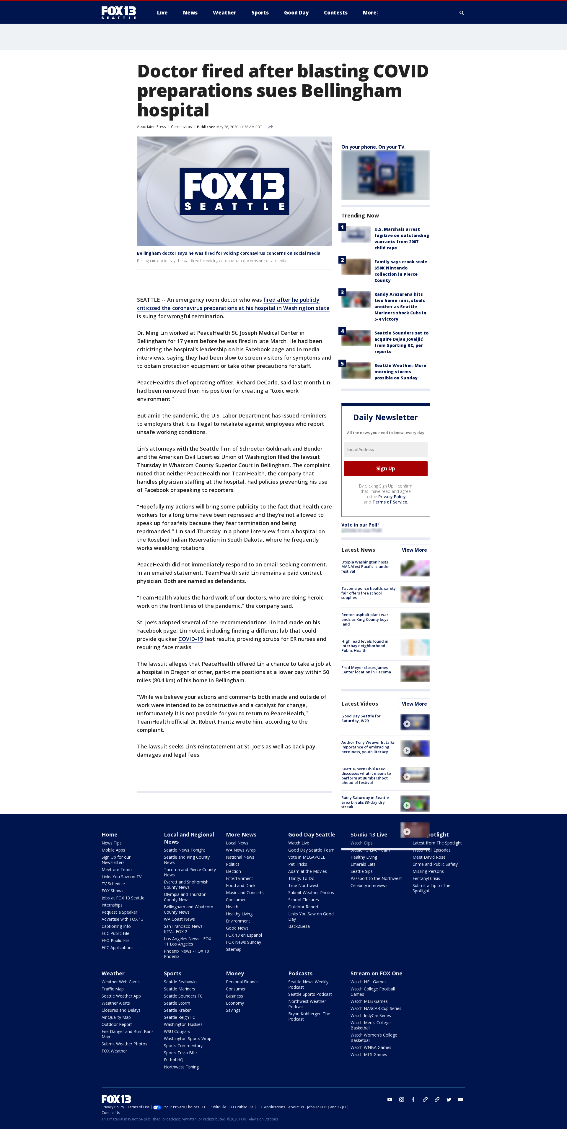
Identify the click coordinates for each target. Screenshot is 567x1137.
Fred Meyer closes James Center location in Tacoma (366, 670)
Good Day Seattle (311, 834)
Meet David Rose (429, 857)
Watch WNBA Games (371, 1047)
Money (235, 973)
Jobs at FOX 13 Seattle (123, 898)
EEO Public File (116, 940)
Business (234, 996)
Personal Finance (242, 982)
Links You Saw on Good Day (311, 916)
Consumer (236, 899)
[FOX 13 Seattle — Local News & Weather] (121, 13)
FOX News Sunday (243, 942)
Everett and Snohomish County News (186, 884)
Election (233, 871)
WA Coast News (179, 919)
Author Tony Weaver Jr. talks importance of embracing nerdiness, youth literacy (368, 747)
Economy (235, 1003)
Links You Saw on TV (121, 876)
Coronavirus (181, 126)
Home (110, 834)
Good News (237, 928)
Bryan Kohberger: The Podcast (309, 1016)
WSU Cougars (177, 1031)
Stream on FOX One (377, 973)
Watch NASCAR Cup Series (376, 1008)
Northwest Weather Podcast (307, 1003)
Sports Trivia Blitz (180, 1052)
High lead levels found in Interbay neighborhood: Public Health (364, 646)
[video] (415, 722)
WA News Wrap (241, 850)
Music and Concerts (245, 892)
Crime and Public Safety (435, 864)
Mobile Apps (113, 850)
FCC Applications (117, 947)
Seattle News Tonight (184, 850)
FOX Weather (114, 1051)
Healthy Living (239, 914)
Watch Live (298, 843)
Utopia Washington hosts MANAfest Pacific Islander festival (365, 566)
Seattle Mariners (179, 989)
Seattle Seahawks (181, 982)
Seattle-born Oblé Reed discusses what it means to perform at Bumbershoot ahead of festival (366, 775)
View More (414, 550)
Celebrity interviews (369, 885)
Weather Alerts (116, 1003)
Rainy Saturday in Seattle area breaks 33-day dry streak (365, 802)
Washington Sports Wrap (187, 1038)
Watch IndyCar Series (371, 1015)
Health (232, 906)
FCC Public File (115, 933)
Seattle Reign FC (179, 1017)
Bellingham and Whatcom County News (188, 909)
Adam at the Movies (307, 871)
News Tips (112, 843)
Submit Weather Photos (311, 892)
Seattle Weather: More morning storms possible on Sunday (400, 372)
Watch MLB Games (369, 1001)
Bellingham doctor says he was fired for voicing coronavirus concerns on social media (228, 253)
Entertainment (239, 878)
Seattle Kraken (178, 1010)
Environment (238, 921)
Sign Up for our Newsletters (116, 859)
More (370, 12)
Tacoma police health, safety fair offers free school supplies (368, 593)
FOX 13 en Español (244, 935)
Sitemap (234, 949)
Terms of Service (389, 502)
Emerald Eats (363, 864)
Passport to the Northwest (376, 878)
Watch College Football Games (373, 991)
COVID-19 (190, 638)
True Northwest (303, 885)
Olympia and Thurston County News (185, 896)
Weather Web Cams (121, 982)
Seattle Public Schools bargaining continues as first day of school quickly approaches (368, 830)
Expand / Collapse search (461, 12)
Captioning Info (116, 926)
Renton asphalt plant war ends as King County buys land (364, 619)
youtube (390, 1099)
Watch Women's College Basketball (374, 1037)
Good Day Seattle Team (311, 850)
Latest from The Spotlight (437, 843)
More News (241, 834)
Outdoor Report (303, 906)
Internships (112, 905)
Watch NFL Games (369, 982)
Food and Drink (240, 885)
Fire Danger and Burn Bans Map (128, 1034)
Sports (172, 973)
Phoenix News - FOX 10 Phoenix (186, 953)
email (460, 1099)
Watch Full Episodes (432, 850)
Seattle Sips (362, 871)
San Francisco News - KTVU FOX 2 (184, 928)
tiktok (425, 1099)
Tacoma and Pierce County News (190, 872)
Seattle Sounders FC (183, 996)
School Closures (303, 899)
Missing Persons (428, 871)
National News (240, 857)
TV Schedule (113, 883)
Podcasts (300, 973)
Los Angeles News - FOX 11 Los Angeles (187, 941)
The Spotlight (431, 834)
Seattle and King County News (187, 859)
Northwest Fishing (181, 1067)
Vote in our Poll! (360, 525)
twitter (449, 1099)
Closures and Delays (121, 1010)
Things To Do (301, 878)
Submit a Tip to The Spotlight (431, 888)
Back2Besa (299, 926)
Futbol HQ (173, 1060)
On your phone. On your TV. (373, 147)
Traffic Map (113, 989)
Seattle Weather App (121, 996)
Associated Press (151, 126)
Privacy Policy (392, 496)
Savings (233, 1010)
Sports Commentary (183, 1045)
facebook (413, 1099)
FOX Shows (112, 891)
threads (437, 1099)
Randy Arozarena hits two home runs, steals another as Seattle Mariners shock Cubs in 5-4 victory (400, 306)
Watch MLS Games (369, 1054)
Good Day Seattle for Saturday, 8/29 (361, 718)
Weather (113, 973)
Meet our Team (117, 869)
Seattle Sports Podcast (310, 994)
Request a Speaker (119, 912)
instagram (401, 1099)
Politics (232, 864)
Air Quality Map (116, 1017)
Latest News (358, 549)
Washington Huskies (183, 1024)
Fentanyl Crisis (426, 878)
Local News (237, 843)
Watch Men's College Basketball (371, 1025)
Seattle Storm (177, 1003)
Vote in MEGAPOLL (306, 857)
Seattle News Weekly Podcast (308, 984)
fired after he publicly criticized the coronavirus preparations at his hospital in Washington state (233, 303)
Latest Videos (359, 703)
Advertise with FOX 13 (123, 919)
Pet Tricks (297, 864)
